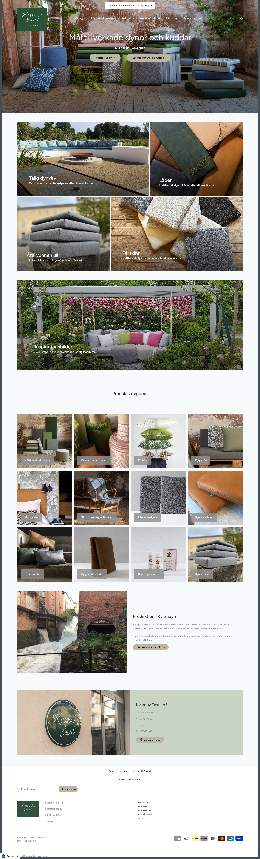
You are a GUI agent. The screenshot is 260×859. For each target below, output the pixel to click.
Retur (141, 817)
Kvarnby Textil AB (43, 837)
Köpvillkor (143, 806)
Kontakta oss (145, 810)
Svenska (10, 856)
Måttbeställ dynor (105, 57)
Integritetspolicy (146, 814)
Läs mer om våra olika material (148, 57)
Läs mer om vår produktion (151, 647)
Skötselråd (143, 802)
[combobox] (10, 856)
